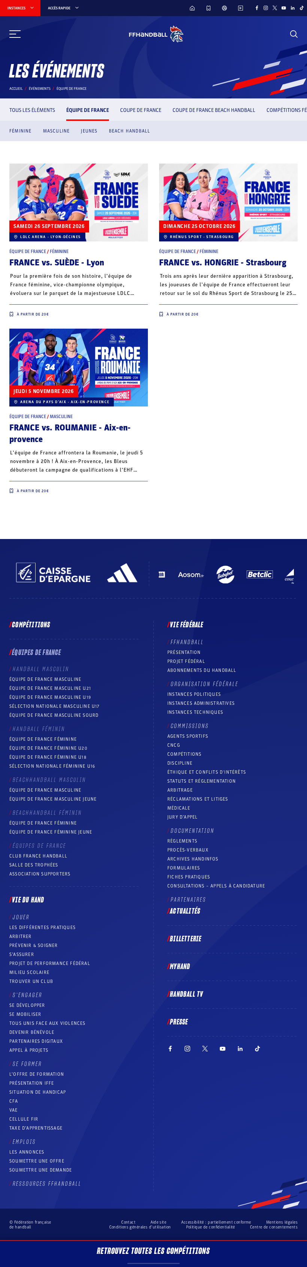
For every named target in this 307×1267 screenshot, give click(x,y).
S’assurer (21, 954)
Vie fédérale (186, 625)
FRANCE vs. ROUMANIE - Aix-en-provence (70, 434)
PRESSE (179, 1022)
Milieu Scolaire (29, 972)
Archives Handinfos (193, 859)
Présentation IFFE (31, 1083)
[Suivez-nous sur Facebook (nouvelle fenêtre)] (257, 8)
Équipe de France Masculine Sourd (53, 715)
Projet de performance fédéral (49, 963)
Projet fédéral (186, 661)
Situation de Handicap (37, 1092)
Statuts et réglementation (201, 781)
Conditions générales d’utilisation (140, 1227)
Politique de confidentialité (210, 1227)
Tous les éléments (32, 110)
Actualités (185, 911)
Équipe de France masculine (45, 679)
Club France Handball (38, 856)
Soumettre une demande (40, 1170)
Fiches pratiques (188, 877)
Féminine (20, 131)
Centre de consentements (274, 1227)
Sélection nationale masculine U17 (54, 706)
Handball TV (186, 994)
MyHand (180, 967)
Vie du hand (28, 900)
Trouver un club (31, 981)
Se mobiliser (25, 1014)
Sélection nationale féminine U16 (52, 766)
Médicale (179, 808)
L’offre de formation (36, 1074)
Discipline (179, 763)
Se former (27, 1064)
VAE (13, 1110)
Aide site (158, 1222)
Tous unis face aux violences (47, 1023)
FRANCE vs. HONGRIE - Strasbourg (222, 263)
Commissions (190, 726)
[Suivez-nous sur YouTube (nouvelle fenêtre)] (284, 8)
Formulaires (183, 868)
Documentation (193, 831)
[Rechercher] (294, 34)
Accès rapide (59, 8)
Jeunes (89, 131)
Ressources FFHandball (47, 1184)
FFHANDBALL (187, 642)
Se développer (27, 1005)
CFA (13, 1101)
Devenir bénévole (31, 1032)
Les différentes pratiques (42, 927)
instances (16, 8)
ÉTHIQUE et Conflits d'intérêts (206, 772)
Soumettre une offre (36, 1161)
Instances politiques (194, 694)
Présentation (184, 652)
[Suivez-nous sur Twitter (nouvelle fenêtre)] (275, 8)
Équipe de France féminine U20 (48, 748)
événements (40, 88)
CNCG (173, 745)
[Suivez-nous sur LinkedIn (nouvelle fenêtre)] (293, 8)
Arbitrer (20, 936)
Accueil (16, 88)
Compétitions (31, 625)
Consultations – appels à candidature (216, 886)
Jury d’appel (182, 817)
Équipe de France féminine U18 (47, 757)
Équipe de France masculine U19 (50, 697)
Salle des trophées (33, 865)
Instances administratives (201, 703)
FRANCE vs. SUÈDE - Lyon (56, 263)
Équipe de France (87, 110)
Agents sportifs (187, 736)
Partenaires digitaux (36, 1041)
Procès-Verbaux (188, 850)
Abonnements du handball (202, 670)
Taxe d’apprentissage (36, 1128)
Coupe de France (140, 110)
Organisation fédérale (204, 684)
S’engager (27, 995)
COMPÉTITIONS (184, 754)
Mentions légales (282, 1222)
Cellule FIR (23, 1119)
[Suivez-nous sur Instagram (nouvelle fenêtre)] (266, 8)
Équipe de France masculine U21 (50, 688)
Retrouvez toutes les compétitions (153, 1251)
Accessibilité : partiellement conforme (216, 1222)
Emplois (24, 1142)
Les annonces (26, 1152)
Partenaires (188, 900)
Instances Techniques (195, 712)
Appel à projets (28, 1050)
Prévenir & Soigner (33, 945)
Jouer (21, 917)
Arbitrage (180, 790)
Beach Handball (130, 131)
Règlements (182, 841)
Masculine (56, 131)
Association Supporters (39, 874)
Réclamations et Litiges (197, 799)
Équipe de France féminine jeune (50, 832)
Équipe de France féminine (43, 739)
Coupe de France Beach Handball (214, 110)
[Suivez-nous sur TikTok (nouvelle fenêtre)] (302, 8)
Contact (128, 1222)
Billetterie (185, 939)
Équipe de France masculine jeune (53, 799)
